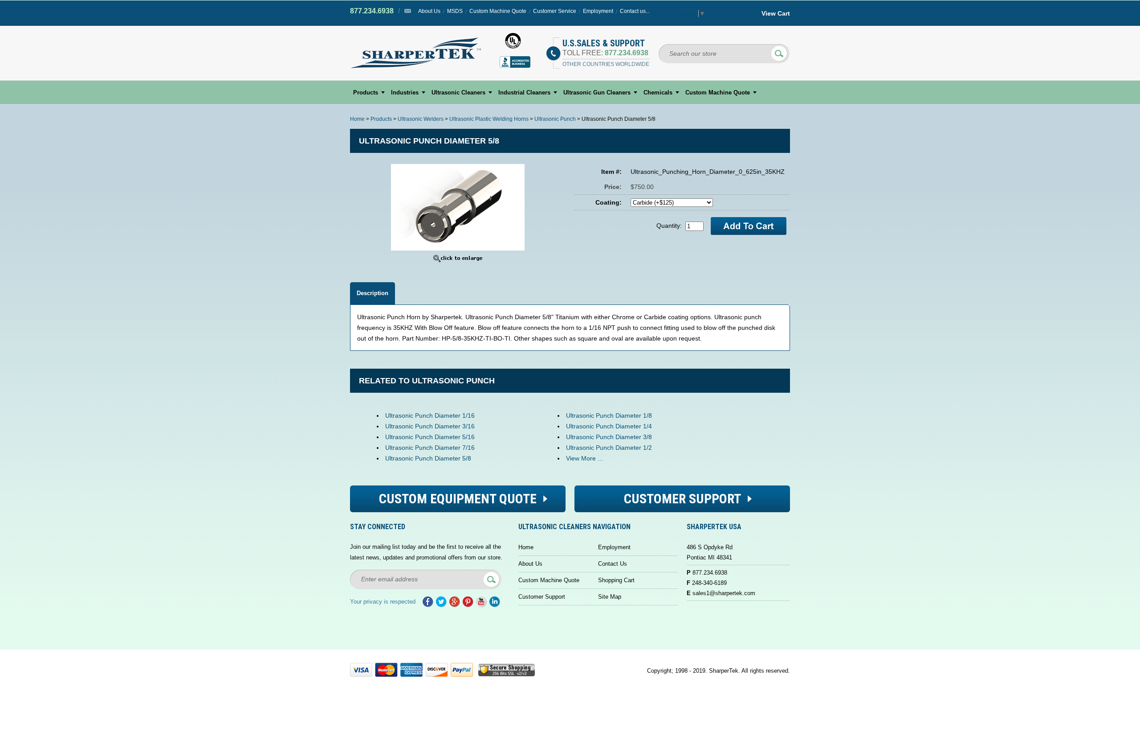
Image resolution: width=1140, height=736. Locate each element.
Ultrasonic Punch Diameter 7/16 (430, 447)
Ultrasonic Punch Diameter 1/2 (609, 447)
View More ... (584, 458)
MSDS (455, 11)
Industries (405, 92)
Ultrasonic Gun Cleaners (597, 92)
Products (365, 92)
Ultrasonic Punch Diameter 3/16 (430, 426)
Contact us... (635, 11)
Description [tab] (372, 293)
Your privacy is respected (382, 601)
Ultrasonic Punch (555, 119)
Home (357, 119)
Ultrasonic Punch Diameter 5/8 (428, 458)
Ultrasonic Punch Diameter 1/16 (430, 415)
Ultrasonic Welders (421, 119)
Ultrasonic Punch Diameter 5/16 (430, 436)
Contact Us (612, 564)
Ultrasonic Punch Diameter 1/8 (609, 415)
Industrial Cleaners (524, 92)
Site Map (609, 597)
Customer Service (554, 11)
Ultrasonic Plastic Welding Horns (489, 119)
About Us (429, 11)
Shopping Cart (616, 580)
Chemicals (657, 92)
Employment (598, 11)
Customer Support (541, 597)
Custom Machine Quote (497, 11)
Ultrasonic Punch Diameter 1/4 (609, 426)
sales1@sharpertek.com (723, 593)
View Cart (775, 13)
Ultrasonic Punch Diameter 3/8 (609, 436)
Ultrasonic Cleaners (458, 92)
